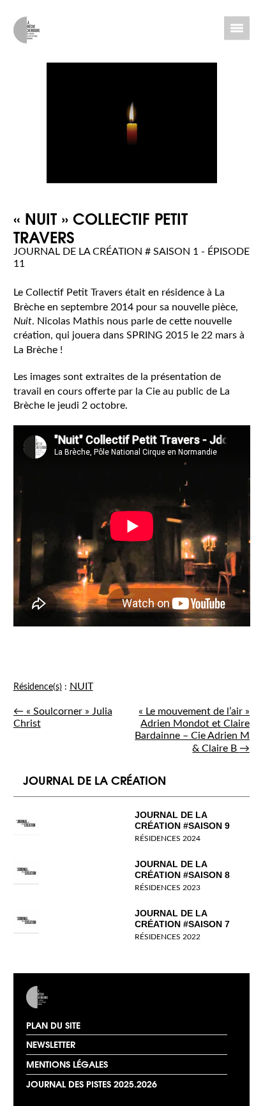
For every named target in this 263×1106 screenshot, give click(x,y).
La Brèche (66, 997)
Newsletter (50, 1044)
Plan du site (53, 1025)
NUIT (81, 686)
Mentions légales (67, 1064)
